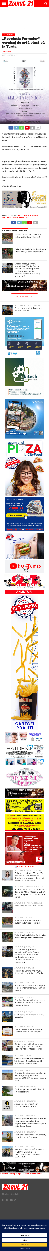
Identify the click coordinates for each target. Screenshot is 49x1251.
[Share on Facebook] (10, 127)
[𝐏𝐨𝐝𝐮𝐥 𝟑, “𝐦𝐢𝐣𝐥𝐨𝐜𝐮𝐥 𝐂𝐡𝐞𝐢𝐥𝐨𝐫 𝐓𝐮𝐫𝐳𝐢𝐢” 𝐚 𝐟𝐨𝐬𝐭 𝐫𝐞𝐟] (7, 253)
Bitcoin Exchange (8, 1173)
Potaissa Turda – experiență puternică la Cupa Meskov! (28, 235)
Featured (6, 217)
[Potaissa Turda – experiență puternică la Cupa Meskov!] (7, 238)
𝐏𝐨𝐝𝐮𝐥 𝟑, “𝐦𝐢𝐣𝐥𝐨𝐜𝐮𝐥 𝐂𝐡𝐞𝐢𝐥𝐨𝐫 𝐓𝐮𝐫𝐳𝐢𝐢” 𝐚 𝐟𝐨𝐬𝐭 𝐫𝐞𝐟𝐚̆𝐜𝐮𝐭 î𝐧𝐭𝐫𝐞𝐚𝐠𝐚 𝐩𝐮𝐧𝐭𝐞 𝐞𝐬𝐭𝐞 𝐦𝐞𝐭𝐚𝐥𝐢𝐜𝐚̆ (30, 250)
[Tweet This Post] (16, 127)
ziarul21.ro (6, 51)
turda (15, 217)
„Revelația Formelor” (28, 215)
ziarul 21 (23, 217)
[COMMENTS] (38, 127)
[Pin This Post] (27, 127)
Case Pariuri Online (32, 1173)
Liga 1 (20, 1173)
